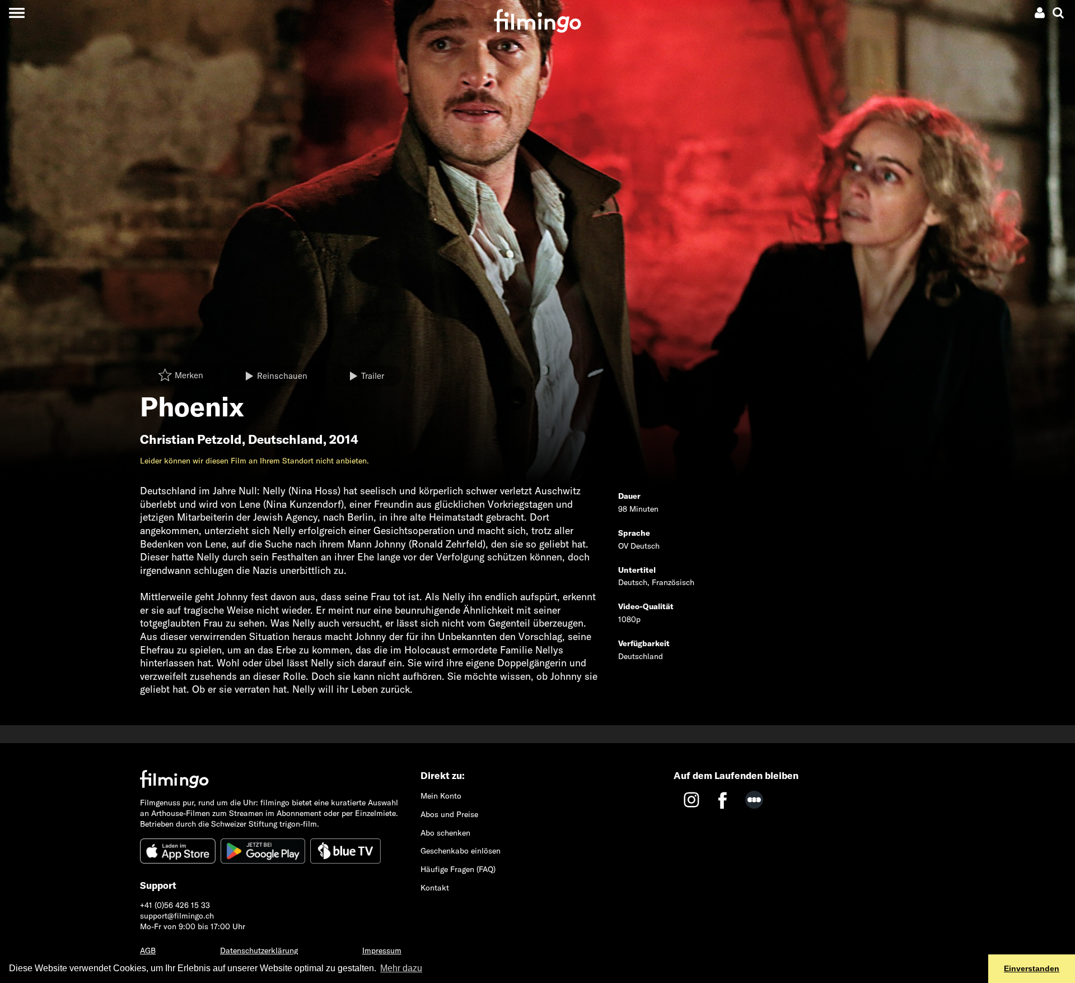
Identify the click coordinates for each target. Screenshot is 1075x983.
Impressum (381, 950)
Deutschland (285, 439)
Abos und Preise (449, 814)
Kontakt (434, 888)
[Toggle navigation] (16, 12)
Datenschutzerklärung (259, 950)
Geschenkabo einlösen (460, 851)
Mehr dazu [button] (401, 968)
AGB (148, 950)
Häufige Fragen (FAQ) (458, 869)
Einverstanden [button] (1031, 968)
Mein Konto (440, 796)
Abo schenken (445, 833)
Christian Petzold (191, 439)
